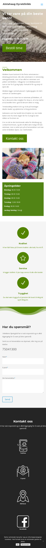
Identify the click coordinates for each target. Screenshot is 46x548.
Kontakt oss (14, 138)
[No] (43, 541)
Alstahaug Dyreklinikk (17, 4)
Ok (18, 544)
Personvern (25, 544)
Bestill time (14, 48)
